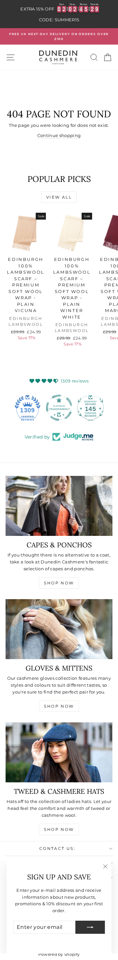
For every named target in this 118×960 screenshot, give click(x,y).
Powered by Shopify (59, 954)
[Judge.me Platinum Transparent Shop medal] (59, 408)
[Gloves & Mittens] (59, 629)
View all (59, 197)
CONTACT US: (57, 848)
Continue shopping (59, 135)
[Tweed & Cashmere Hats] (59, 752)
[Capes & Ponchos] (59, 506)
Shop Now (59, 582)
